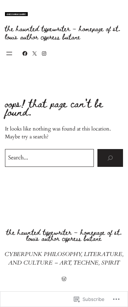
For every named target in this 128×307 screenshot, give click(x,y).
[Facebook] (25, 53)
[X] (34, 53)
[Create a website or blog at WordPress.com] (64, 279)
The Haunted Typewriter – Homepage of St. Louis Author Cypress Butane (63, 32)
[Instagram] (44, 53)
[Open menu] (9, 53)
